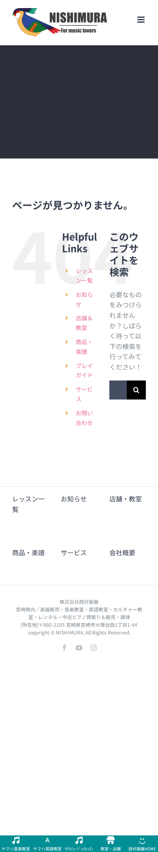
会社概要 (122, 552)
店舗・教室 (125, 498)
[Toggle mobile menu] (141, 19)
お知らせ (74, 498)
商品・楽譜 (28, 552)
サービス (74, 552)
